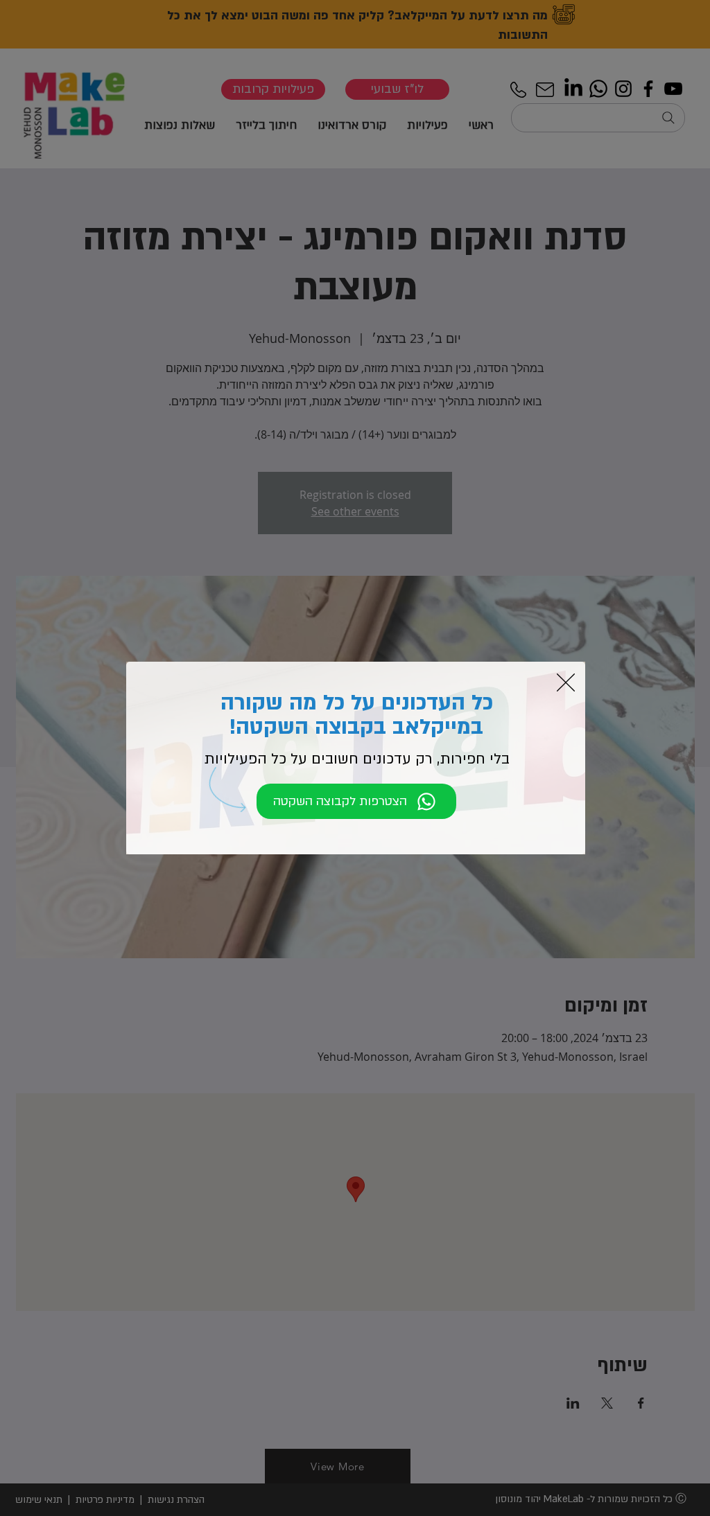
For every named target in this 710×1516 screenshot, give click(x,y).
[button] (566, 682)
